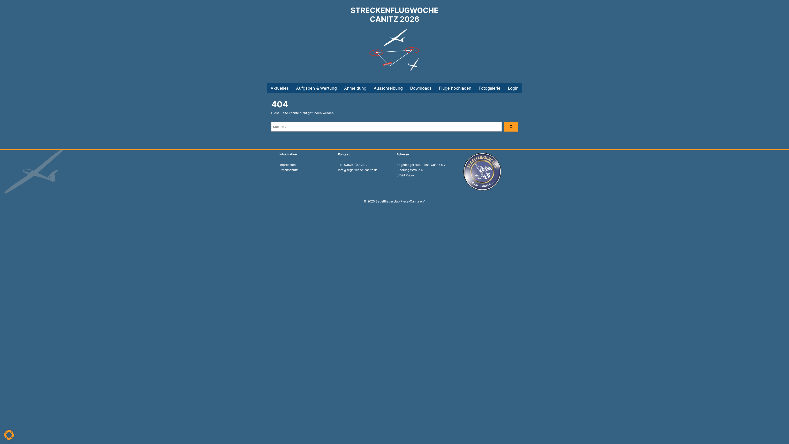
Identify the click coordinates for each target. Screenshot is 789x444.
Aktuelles (280, 88)
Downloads (420, 88)
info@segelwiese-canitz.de (358, 170)
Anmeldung (355, 88)
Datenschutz (288, 170)
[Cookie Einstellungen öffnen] (9, 439)
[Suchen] (511, 127)
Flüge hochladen (455, 88)
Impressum (287, 165)
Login (513, 88)
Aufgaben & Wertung (316, 88)
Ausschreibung (388, 88)
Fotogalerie (490, 88)
